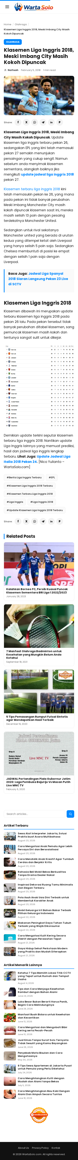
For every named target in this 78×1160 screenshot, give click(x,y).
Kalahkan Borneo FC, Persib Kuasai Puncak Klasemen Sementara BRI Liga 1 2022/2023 (37, 590)
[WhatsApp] (34, 122)
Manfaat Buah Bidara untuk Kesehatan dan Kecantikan (44, 1016)
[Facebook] (18, 122)
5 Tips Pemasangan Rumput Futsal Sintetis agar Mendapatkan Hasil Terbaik (37, 718)
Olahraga (21, 24)
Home (7, 24)
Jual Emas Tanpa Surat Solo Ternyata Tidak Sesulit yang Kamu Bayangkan (43, 1042)
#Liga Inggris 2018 (41, 502)
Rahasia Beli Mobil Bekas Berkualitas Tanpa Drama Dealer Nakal (42, 873)
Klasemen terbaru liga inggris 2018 (32, 189)
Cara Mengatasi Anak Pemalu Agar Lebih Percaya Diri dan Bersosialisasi (45, 848)
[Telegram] (43, 122)
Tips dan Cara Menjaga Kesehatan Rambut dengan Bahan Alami (41, 990)
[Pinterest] (59, 122)
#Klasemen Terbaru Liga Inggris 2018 (30, 494)
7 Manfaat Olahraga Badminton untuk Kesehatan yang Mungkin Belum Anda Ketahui (34, 654)
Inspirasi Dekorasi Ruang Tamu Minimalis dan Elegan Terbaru (45, 886)
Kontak (56, 1148)
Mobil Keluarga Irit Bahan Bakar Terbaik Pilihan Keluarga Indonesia (44, 912)
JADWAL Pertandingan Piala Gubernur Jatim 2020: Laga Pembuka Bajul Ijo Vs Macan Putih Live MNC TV (38, 782)
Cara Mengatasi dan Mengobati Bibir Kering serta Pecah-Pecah (42, 1029)
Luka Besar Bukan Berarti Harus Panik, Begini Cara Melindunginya (43, 1003)
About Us (23, 1148)
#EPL (52, 477)
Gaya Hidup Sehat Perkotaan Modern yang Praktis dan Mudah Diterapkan (43, 950)
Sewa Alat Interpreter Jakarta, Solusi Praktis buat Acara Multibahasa (42, 835)
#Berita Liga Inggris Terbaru (24, 477)
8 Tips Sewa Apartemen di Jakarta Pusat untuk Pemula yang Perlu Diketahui (45, 1067)
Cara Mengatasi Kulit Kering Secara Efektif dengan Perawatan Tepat (42, 937)
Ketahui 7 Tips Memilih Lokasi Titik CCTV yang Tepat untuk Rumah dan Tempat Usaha (44, 976)
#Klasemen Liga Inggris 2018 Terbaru (30, 486)
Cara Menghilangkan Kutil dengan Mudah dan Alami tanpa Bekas (41, 1080)
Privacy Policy (40, 1148)
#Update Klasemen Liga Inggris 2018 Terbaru (35, 510)
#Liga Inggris (15, 502)
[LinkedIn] (51, 122)
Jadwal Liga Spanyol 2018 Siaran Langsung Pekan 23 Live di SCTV (38, 278)
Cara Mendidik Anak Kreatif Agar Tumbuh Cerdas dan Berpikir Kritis (46, 861)
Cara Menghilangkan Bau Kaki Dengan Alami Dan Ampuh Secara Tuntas (44, 1093)
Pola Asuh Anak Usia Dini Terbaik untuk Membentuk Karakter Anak (43, 899)
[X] (26, 122)
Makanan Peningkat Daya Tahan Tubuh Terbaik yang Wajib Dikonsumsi (44, 924)
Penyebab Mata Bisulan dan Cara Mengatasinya (40, 1054)
